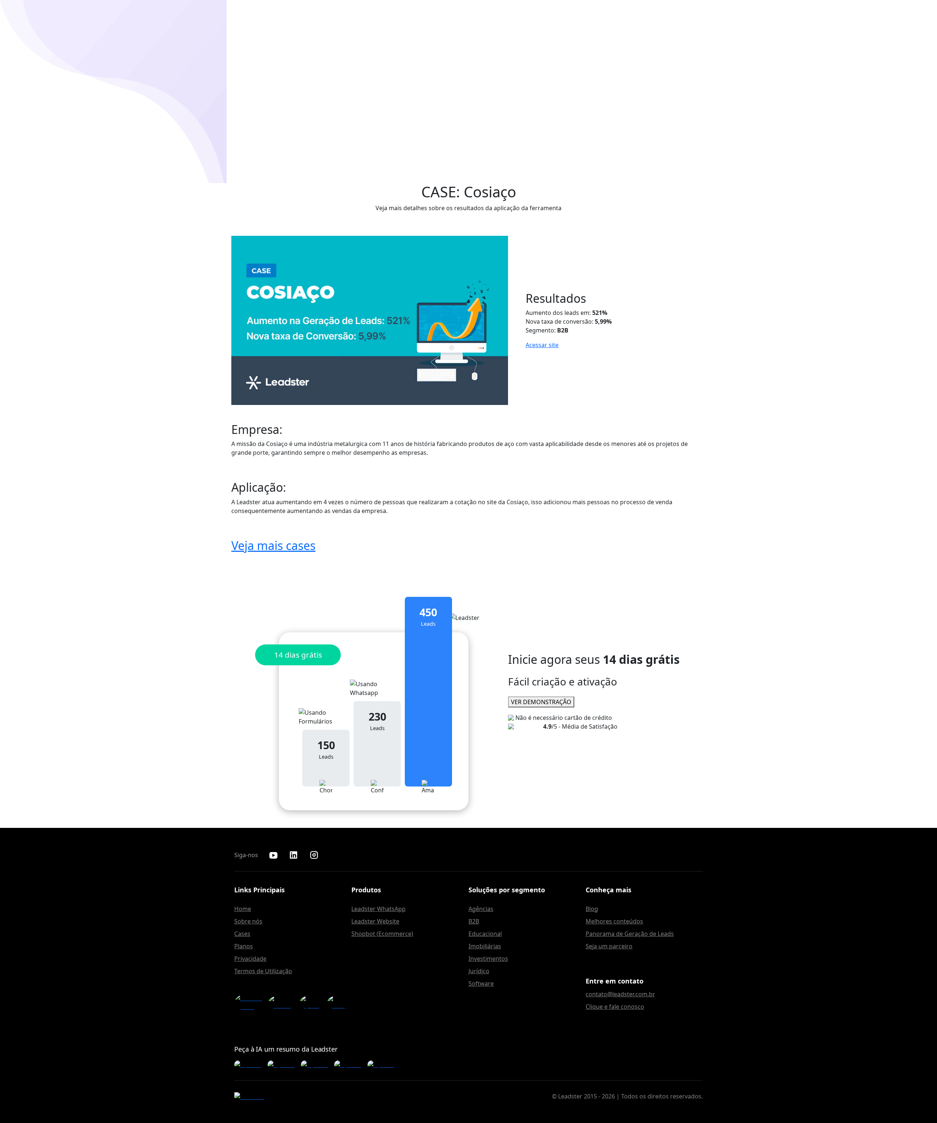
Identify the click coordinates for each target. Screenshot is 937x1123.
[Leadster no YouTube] (273, 855)
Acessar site (542, 345)
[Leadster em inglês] (249, 1002)
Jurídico (478, 971)
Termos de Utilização (263, 971)
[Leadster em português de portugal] (339, 1002)
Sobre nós (248, 921)
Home (242, 909)
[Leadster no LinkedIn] (293, 855)
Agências (480, 909)
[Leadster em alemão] (282, 1002)
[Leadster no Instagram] (314, 855)
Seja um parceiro (609, 946)
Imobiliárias (484, 946)
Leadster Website (375, 921)
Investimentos (488, 959)
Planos (243, 946)
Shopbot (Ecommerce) (382, 934)
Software (481, 983)
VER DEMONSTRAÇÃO (541, 702)
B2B (473, 921)
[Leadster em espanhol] (312, 1002)
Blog (592, 909)
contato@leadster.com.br (620, 994)
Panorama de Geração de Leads (630, 934)
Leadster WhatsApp (378, 909)
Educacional (485, 934)
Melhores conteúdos (614, 921)
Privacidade (250, 959)
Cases (242, 934)
